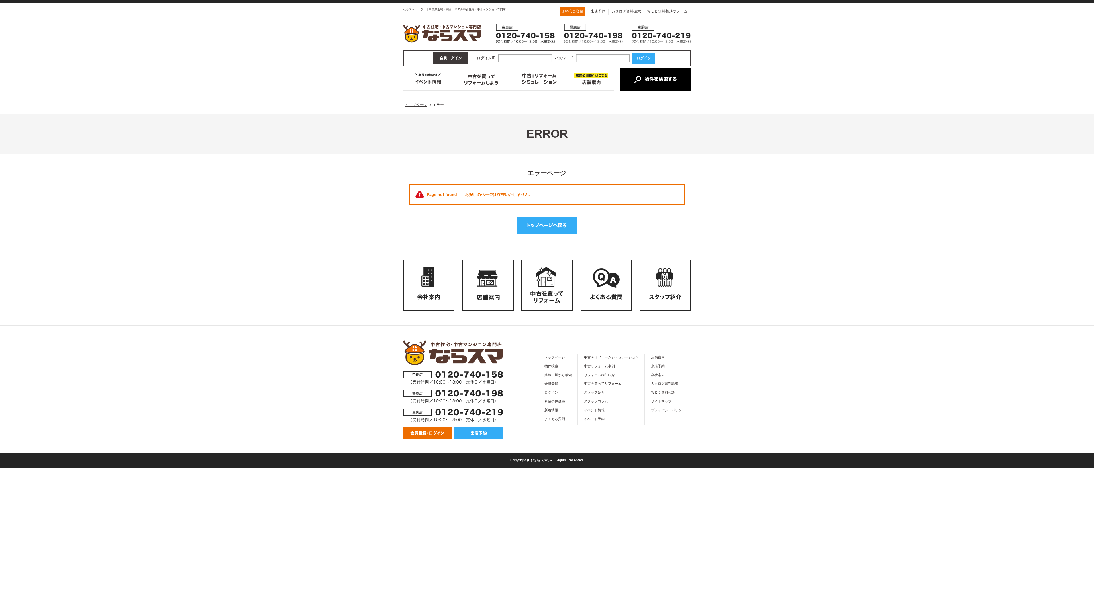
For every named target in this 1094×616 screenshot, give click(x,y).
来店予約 (598, 11)
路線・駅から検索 (558, 375)
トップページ (554, 357)
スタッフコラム (596, 401)
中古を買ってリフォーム (603, 383)
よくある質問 (554, 419)
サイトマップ (661, 401)
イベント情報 (594, 410)
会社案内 (658, 375)
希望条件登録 (554, 401)
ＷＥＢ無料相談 (663, 392)
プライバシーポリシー (668, 410)
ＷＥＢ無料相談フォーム (667, 11)
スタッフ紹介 (594, 392)
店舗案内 (658, 357)
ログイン (551, 392)
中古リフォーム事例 (599, 366)
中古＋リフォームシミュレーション (611, 357)
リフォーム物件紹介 (599, 375)
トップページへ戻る (547, 225)
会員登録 (551, 383)
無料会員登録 (572, 11)
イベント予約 (594, 419)
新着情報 (551, 410)
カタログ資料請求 (626, 11)
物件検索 (551, 366)
